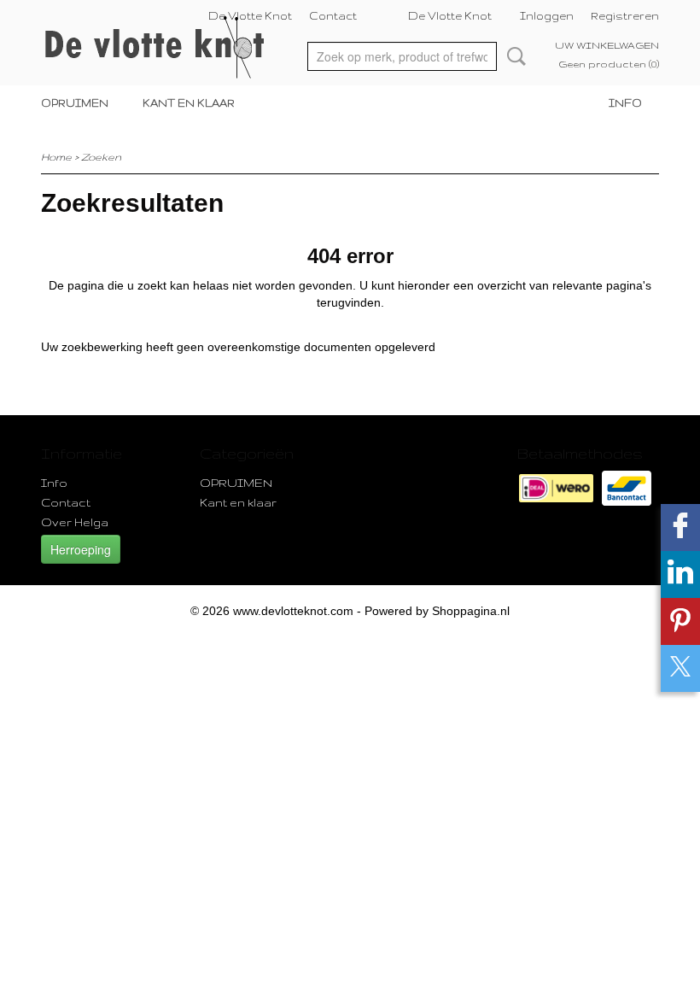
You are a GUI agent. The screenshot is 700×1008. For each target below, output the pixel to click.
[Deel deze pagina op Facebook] (680, 527)
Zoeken (513, 56)
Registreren (625, 15)
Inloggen (547, 15)
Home (56, 156)
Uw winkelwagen (607, 45)
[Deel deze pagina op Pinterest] (680, 621)
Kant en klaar (189, 102)
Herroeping (80, 549)
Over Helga (74, 522)
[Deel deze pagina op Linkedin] (680, 574)
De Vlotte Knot (250, 15)
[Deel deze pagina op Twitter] (680, 668)
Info (625, 102)
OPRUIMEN (74, 102)
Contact (333, 15)
